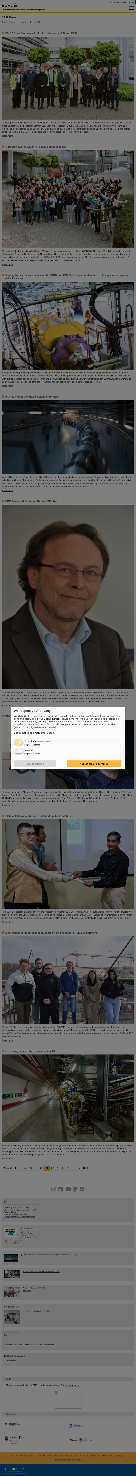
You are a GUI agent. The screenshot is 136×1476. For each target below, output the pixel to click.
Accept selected (35, 763)
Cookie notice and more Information (34, 732)
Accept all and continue (94, 763)
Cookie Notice (51, 718)
